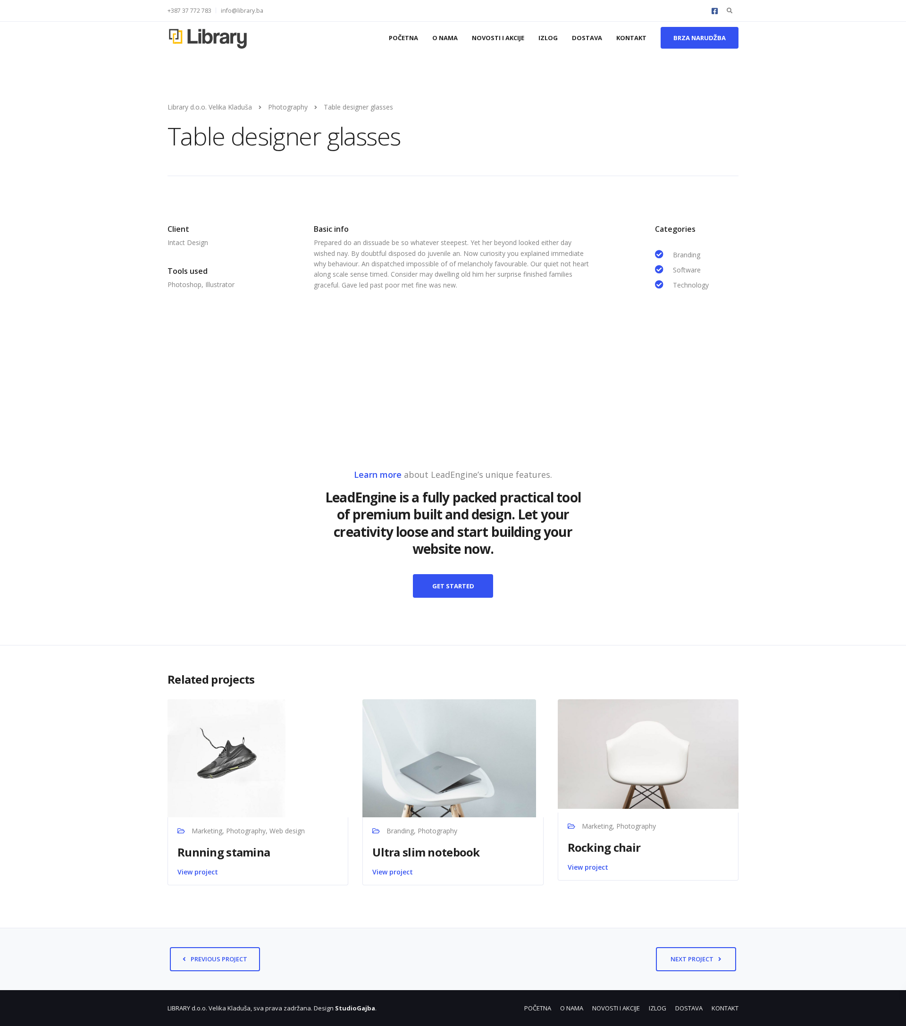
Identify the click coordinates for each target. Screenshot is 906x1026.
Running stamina (223, 852)
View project (197, 871)
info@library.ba (242, 11)
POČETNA (403, 38)
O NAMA (445, 38)
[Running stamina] (226, 757)
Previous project (219, 959)
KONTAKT (631, 38)
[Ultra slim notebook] (449, 757)
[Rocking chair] (648, 753)
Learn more (378, 474)
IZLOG (548, 38)
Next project (692, 959)
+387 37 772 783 (189, 11)
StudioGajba (355, 1008)
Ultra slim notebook (425, 852)
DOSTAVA (587, 38)
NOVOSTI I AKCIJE (498, 38)
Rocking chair (604, 847)
